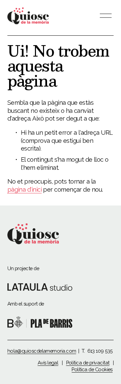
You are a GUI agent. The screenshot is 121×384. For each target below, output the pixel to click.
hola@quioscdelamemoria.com (41, 351)
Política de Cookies (92, 369)
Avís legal (48, 362)
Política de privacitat (88, 362)
